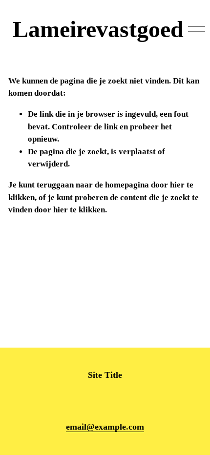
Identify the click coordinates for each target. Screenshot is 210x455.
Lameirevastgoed (98, 29)
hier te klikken (79, 209)
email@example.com (105, 427)
